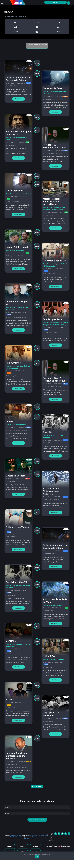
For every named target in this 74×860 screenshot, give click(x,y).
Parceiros (21, 837)
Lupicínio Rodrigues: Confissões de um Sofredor (16, 756)
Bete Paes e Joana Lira (55, 260)
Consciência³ (58, 605)
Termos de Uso (42, 835)
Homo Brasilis (21, 425)
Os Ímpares (20, 250)
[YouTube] (62, 833)
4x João (10, 699)
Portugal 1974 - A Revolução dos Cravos (55, 146)
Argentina (48, 432)
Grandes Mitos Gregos (16, 138)
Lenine (9, 421)
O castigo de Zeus (52, 88)
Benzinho (11, 641)
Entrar (55, 2)
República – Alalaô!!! (16, 582)
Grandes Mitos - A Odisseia (54, 93)
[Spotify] (65, 833)
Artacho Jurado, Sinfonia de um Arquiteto (51, 491)
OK (37, 856)
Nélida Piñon (49, 656)
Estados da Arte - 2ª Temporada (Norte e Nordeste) (55, 324)
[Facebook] (55, 833)
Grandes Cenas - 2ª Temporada (18, 645)
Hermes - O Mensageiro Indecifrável (18, 133)
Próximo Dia (36, 786)
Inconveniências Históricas (17, 308)
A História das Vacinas (17, 527)
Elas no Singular (59, 659)
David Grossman (14, 190)
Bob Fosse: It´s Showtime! (51, 714)
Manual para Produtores (32, 837)
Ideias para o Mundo (23, 194)
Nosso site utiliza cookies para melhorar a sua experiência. (37, 854)
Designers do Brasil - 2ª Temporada (55, 265)
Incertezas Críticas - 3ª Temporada (18, 367)
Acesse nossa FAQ (16, 835)
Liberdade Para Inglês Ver (17, 302)
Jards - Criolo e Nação (17, 247)
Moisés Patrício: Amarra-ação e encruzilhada (51, 201)
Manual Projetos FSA (12, 837)
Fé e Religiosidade (52, 319)
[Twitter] (69, 833)
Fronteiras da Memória (53, 436)
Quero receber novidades (37, 819)
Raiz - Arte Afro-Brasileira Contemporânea (54, 209)
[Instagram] (59, 833)
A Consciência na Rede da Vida (55, 600)
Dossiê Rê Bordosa (16, 475)
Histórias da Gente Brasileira (18, 587)
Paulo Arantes (13, 362)
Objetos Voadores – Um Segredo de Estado (18, 78)
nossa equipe (33, 835)
